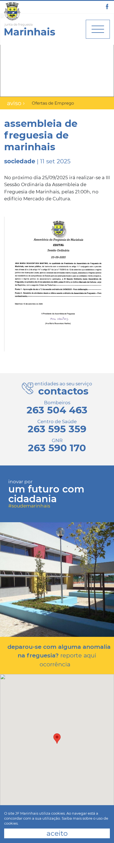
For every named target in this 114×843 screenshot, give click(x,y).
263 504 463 (57, 410)
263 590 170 (57, 448)
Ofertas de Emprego (53, 103)
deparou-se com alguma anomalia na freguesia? (59, 655)
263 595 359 (57, 429)
